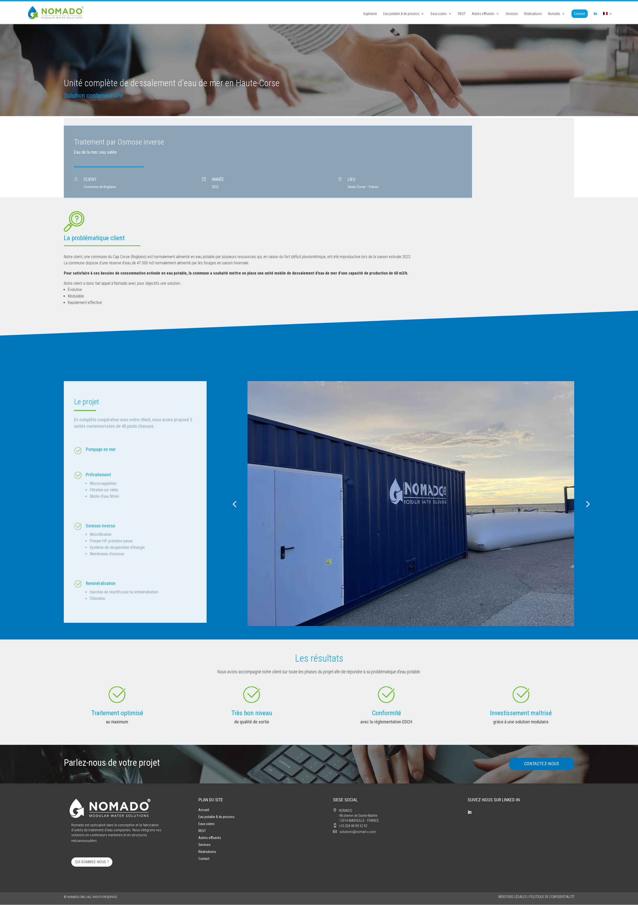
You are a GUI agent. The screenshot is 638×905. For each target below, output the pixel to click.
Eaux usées (439, 14)
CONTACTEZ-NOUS (541, 763)
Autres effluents (483, 14)
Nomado (554, 14)
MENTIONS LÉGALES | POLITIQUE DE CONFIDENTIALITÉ (536, 897)
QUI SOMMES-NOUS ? (92, 862)
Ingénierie (370, 14)
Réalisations (533, 14)
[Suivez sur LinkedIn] (470, 812)
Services (512, 14)
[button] (234, 503)
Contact (579, 14)
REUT (462, 14)
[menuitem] (608, 18)
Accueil (203, 810)
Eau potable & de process (401, 14)
